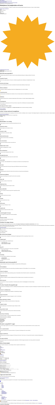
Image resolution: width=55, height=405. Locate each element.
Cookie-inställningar (35, 400)
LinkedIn (3, 398)
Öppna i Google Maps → (3, 360)
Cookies (31, 400)
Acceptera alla (2, 404)
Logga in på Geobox (2, 1)
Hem (2, 384)
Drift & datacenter (4, 393)
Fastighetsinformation (4, 392)
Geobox (3, 2)
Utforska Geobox (2, 8)
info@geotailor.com (4, 397)
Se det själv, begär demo (3, 227)
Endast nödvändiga (6, 404)
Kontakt (11, 2)
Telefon (1, 367)
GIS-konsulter (3, 391)
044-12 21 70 (1, 347)
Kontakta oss (7, 8)
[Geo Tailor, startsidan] (2, 0)
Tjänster (3, 386)
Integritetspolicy (27, 400)
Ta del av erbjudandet (2, 108)
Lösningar (5, 2)
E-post (1, 366)
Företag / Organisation (3, 368)
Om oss (1, 2)
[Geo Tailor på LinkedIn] (0, 381)
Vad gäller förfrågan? (3, 369)
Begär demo (7, 114)
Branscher (8, 2)
